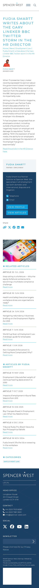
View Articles (17, 212)
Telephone (14, 196)
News (12, 48)
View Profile (16, 207)
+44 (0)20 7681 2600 (13, 512)
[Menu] (28, 5)
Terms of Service (25, 565)
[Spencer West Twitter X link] (5, 526)
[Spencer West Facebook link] (12, 526)
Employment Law (23, 48)
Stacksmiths (7, 561)
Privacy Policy (12, 565)
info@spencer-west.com (15, 515)
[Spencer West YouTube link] (19, 526)
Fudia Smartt (9, 69)
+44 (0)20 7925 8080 (13, 509)
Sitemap (20, 559)
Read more (7, 287)
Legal (6, 483)
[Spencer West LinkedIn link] (26, 526)
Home (5, 48)
